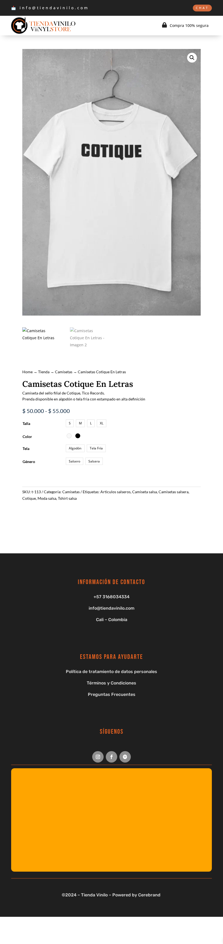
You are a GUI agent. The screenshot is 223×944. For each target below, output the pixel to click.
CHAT (202, 8)
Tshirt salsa (67, 498)
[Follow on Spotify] (125, 757)
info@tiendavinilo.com (111, 608)
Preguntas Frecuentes (111, 694)
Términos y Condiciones (111, 683)
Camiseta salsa (144, 491)
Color (27, 436)
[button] (192, 58)
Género (29, 461)
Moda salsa (47, 498)
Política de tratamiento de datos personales (111, 671)
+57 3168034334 (111, 596)
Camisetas (63, 371)
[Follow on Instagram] (98, 757)
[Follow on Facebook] (111, 757)
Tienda (43, 371)
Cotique (29, 498)
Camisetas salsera (173, 491)
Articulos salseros (115, 491)
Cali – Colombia (111, 619)
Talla (26, 423)
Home (27, 371)
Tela (26, 448)
